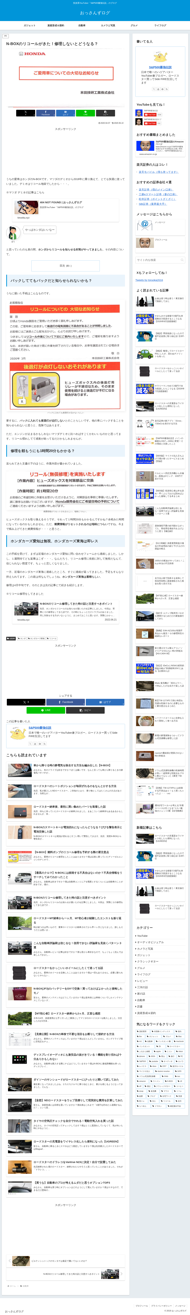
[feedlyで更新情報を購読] (40, 744)
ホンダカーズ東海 (37, 638)
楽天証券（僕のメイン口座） (156, 189)
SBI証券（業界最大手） (153, 204)
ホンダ (23, 638)
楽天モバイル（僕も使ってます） (159, 172)
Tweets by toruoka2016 (149, 280)
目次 (62, 265)
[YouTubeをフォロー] (35, 744)
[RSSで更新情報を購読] (44, 744)
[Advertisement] (65, 152)
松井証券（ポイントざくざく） (157, 199)
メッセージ (180, 1306)
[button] (105, 113)
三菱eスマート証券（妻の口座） (158, 194)
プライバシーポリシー (161, 1306)
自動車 (12, 638)
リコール (52, 638)
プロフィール (142, 1306)
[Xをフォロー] (30, 744)
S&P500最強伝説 (40, 727)
